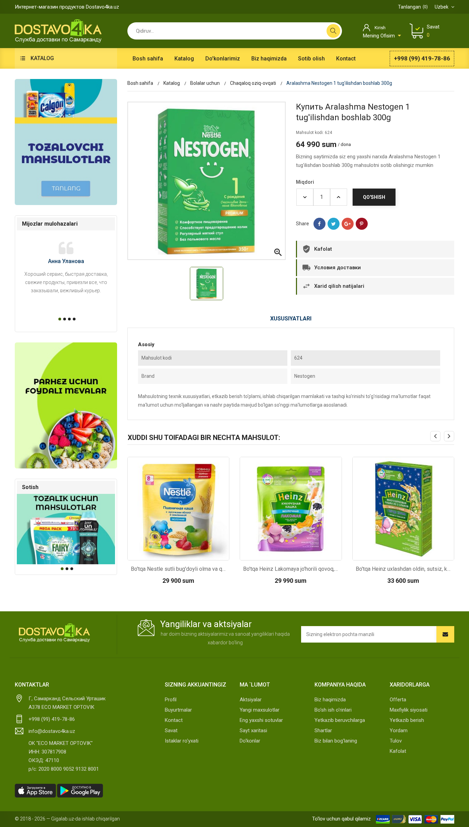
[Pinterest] (362, 224)
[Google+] (348, 224)
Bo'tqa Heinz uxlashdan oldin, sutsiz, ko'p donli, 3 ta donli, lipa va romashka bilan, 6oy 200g (403, 569)
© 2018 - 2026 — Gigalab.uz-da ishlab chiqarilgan (67, 819)
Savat (171, 730)
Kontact (174, 720)
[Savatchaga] (178, 553)
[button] (58, 319)
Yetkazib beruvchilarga (339, 720)
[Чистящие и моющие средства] (66, 142)
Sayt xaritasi (253, 730)
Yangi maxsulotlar (259, 710)
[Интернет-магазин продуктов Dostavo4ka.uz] (58, 30)
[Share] (319, 224)
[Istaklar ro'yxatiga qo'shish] (196, 553)
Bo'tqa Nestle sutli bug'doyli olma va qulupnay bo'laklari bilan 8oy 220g (178, 569)
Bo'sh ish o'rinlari (333, 710)
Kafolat (398, 751)
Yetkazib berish (407, 720)
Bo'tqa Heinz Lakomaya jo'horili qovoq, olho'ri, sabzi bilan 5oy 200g (291, 569)
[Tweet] (334, 224)
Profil (170, 699)
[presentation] (435, 436)
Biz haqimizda (330, 699)
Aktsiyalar (251, 699)
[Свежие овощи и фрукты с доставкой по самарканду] (66, 405)
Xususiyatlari (290, 318)
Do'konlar (250, 741)
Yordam (399, 730)
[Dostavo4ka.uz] (54, 633)
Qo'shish (374, 197)
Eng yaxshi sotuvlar (261, 720)
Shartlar (323, 730)
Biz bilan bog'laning (335, 741)
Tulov (396, 741)
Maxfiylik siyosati (408, 710)
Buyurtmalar (178, 710)
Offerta (398, 699)
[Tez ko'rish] (160, 553)
